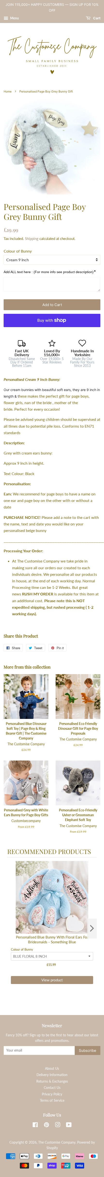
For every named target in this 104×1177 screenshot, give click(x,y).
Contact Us (52, 1088)
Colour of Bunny (18, 251)
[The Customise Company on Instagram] (57, 1126)
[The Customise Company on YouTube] (69, 1126)
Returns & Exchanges (52, 1081)
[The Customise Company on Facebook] (35, 1126)
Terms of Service (52, 1100)
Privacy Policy (52, 1094)
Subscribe (87, 1050)
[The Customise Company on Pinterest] (46, 1126)
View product (52, 980)
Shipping (31, 238)
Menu (14, 18)
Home (8, 91)
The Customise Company (56, 1142)
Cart (96, 18)
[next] (92, 929)
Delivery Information (52, 1075)
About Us (52, 1068)
